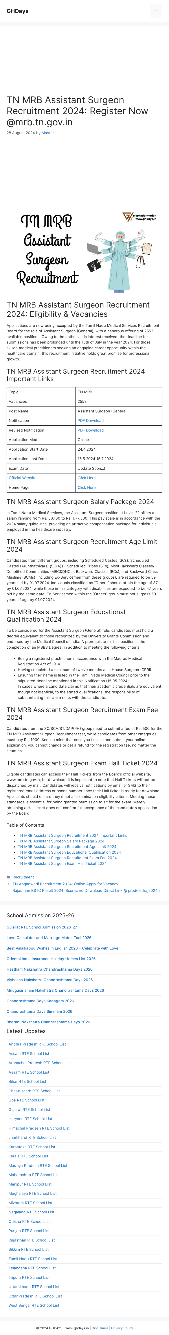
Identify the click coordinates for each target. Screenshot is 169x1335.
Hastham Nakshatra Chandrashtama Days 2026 (50, 969)
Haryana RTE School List (30, 1119)
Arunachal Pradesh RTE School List (40, 1063)
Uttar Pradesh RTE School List (35, 1296)
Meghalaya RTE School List (33, 1193)
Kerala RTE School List (28, 1156)
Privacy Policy (122, 1328)
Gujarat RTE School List (29, 1109)
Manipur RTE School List (30, 1184)
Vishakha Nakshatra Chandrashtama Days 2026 (50, 980)
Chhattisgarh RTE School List (34, 1091)
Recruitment (23, 877)
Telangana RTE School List (32, 1268)
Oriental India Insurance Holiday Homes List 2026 (51, 959)
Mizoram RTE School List (30, 1203)
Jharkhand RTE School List (32, 1137)
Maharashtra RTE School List (34, 1175)
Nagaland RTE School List (31, 1212)
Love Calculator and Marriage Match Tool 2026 (49, 938)
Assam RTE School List (29, 1053)
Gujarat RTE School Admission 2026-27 (42, 927)
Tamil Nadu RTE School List (33, 1259)
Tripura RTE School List (29, 1277)
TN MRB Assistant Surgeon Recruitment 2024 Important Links (72, 835)
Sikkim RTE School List (29, 1249)
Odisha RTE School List (29, 1221)
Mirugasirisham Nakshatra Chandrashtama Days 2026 (55, 990)
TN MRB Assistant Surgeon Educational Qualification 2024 (69, 852)
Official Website (23, 478)
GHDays (18, 11)
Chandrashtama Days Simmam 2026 (39, 1011)
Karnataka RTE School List (32, 1147)
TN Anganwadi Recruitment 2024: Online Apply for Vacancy (65, 884)
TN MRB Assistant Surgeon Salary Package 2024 (61, 841)
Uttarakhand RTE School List (34, 1287)
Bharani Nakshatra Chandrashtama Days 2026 (48, 1022)
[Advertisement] (84, 63)
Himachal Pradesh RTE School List (39, 1128)
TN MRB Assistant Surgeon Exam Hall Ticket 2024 (62, 863)
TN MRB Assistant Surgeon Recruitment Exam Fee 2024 (67, 858)
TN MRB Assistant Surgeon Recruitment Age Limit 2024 (67, 846)
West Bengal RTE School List (34, 1305)
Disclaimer (100, 1328)
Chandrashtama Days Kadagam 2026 (40, 1001)
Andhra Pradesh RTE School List (37, 1044)
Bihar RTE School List (27, 1081)
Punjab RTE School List (29, 1231)
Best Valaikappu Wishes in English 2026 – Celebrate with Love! (63, 948)
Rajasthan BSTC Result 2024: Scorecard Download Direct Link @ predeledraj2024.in (87, 890)
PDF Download (91, 420)
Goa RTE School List (26, 1100)
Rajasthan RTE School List (32, 1240)
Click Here (87, 478)
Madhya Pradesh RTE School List (38, 1165)
